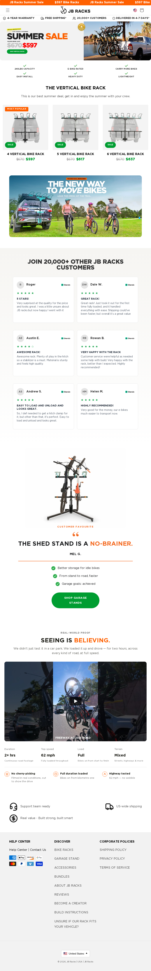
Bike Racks (63, 850)
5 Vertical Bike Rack (75, 154)
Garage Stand (66, 858)
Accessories (65, 867)
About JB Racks (68, 885)
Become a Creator (70, 903)
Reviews (61, 894)
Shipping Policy (113, 850)
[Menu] (8, 10)
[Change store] (135, 10)
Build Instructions (71, 912)
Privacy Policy (112, 858)
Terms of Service (115, 867)
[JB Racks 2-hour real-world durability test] (75, 701)
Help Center (18, 850)
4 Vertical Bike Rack (25, 154)
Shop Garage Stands (75, 600)
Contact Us (38, 850)
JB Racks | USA (74, 962)
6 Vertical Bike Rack (125, 154)
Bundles (61, 876)
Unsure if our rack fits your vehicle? (75, 924)
